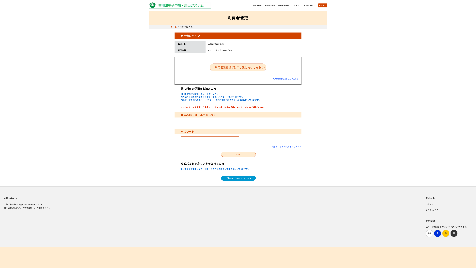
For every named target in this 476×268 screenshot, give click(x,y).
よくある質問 (307, 5)
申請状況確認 (270, 5)
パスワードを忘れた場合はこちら (286, 146)
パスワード (187, 131)
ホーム (174, 27)
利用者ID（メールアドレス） (198, 115)
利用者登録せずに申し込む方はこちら (238, 67)
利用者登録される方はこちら (286, 78)
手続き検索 (257, 5)
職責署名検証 (283, 5)
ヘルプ (294, 5)
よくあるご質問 (432, 209)
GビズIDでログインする (241, 178)
